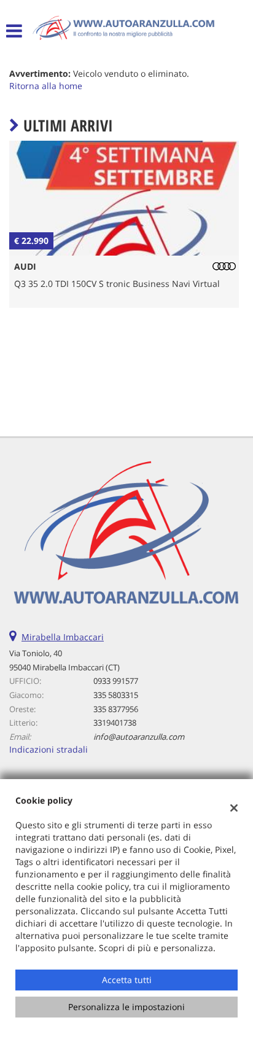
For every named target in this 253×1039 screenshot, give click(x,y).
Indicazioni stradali (48, 749)
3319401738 (114, 722)
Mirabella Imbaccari (62, 637)
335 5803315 (115, 694)
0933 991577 (115, 680)
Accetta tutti (127, 980)
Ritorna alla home (45, 86)
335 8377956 (115, 709)
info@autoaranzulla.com (138, 736)
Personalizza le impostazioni (126, 1007)
